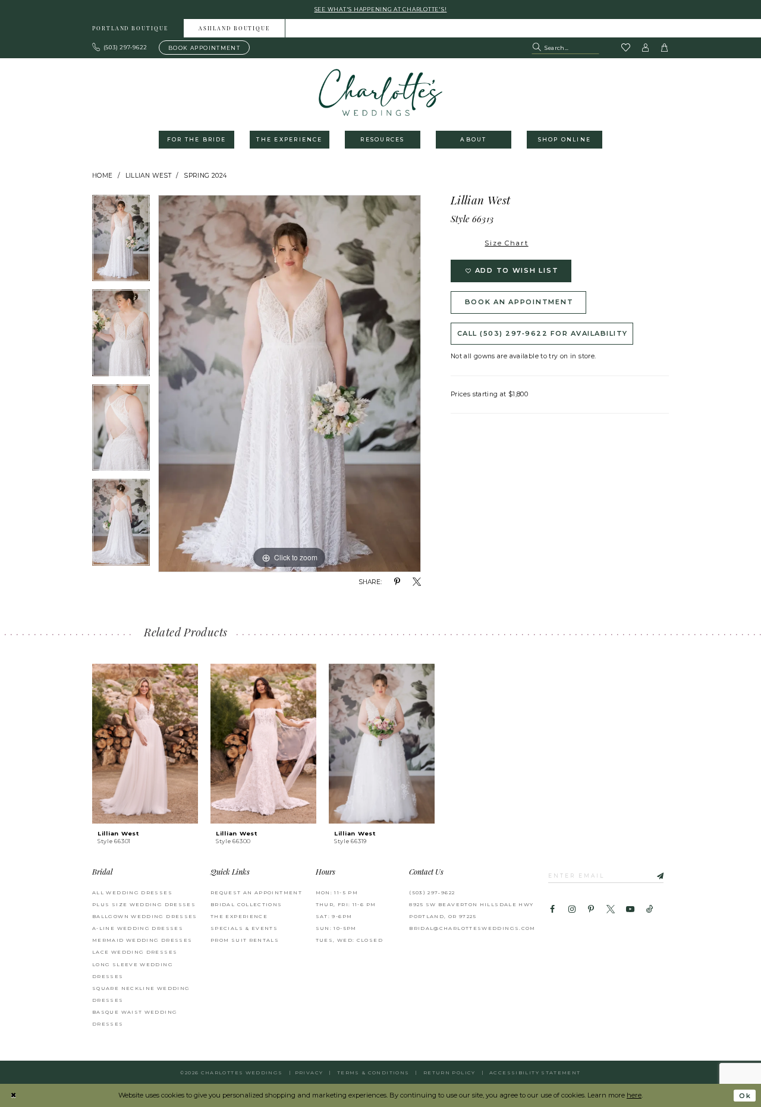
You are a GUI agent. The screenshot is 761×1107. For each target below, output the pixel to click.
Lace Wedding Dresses (134, 952)
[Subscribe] (654, 875)
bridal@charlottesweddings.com (472, 928)
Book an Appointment (519, 302)
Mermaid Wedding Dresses (142, 940)
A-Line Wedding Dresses (137, 928)
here (634, 1095)
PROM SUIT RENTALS (244, 940)
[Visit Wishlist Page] (625, 48)
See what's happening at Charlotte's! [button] (381, 9)
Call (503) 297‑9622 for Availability (542, 333)
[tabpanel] (121, 242)
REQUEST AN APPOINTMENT (256, 892)
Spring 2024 (205, 175)
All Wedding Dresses (132, 892)
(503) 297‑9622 (432, 892)
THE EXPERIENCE (239, 916)
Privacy (309, 1073)
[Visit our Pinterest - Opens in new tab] (591, 909)
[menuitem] (130, 28)
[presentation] (145, 744)
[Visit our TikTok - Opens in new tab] (650, 909)
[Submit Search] (538, 47)
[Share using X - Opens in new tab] (417, 582)
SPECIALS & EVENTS (244, 928)
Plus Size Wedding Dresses (144, 904)
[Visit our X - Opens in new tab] (610, 909)
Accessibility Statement (534, 1073)
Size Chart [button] (506, 243)
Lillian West (148, 175)
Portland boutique (130, 28)
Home (102, 175)
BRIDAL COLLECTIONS (246, 904)
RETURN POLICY (449, 1073)
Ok (745, 1096)
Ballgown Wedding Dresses (144, 916)
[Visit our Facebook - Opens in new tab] (552, 909)
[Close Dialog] (13, 1095)
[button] (645, 47)
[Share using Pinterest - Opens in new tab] (397, 582)
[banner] (381, 92)
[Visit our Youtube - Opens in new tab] (630, 909)
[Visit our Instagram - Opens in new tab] (571, 909)
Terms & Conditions (373, 1073)
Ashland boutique (234, 28)
